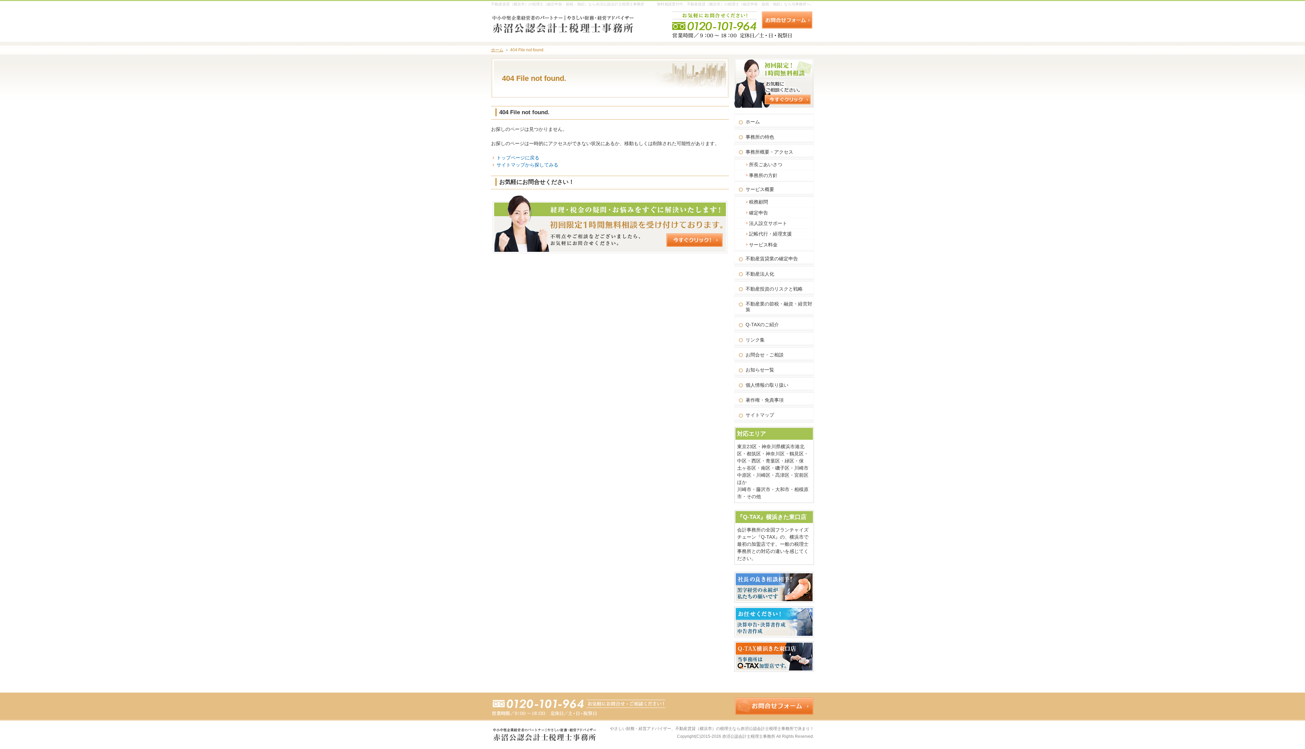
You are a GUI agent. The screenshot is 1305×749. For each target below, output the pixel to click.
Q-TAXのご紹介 (762, 324)
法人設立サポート (768, 223)
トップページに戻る (518, 157)
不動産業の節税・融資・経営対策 (779, 306)
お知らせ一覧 (760, 369)
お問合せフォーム (787, 20)
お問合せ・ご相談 (765, 355)
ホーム (753, 121)
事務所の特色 (760, 137)
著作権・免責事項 (765, 400)
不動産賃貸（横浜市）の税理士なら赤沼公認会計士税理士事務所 (734, 728)
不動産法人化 (760, 274)
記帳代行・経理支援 (770, 234)
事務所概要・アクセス (769, 152)
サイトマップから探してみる (527, 165)
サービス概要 (760, 189)
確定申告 (758, 212)
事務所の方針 (763, 175)
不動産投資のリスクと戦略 (774, 289)
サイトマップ (760, 415)
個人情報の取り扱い (767, 385)
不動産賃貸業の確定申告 (772, 258)
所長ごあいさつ (765, 164)
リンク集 (755, 340)
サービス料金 (763, 244)
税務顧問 (758, 202)
